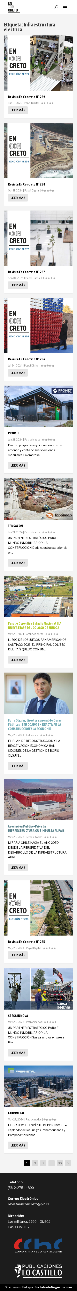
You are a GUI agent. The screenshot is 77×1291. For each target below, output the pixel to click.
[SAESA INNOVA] (38, 988)
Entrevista (32, 735)
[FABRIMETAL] (38, 1086)
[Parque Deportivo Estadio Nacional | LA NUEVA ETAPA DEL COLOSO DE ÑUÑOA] (38, 596)
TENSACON (15, 526)
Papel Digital (31, 103)
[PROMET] (38, 406)
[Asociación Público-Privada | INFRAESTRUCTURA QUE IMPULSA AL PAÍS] (38, 799)
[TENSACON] (38, 499)
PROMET (14, 433)
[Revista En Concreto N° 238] (38, 150)
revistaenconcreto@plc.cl (28, 1204)
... (52, 1163)
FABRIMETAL (16, 1113)
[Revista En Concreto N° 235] (38, 908)
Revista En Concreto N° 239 (26, 97)
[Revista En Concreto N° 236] (38, 325)
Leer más (17, 110)
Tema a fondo (34, 837)
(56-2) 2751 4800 (21, 1188)
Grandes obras (34, 633)
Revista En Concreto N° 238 (26, 184)
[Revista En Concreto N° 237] (38, 238)
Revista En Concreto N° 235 (26, 942)
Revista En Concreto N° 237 (26, 272)
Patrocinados (32, 439)
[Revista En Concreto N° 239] (38, 63)
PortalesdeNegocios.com (53, 1287)
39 (60, 1163)
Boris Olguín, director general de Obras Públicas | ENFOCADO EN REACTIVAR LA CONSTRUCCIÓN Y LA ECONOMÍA (35, 724)
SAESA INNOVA (18, 1016)
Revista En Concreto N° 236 (26, 359)
